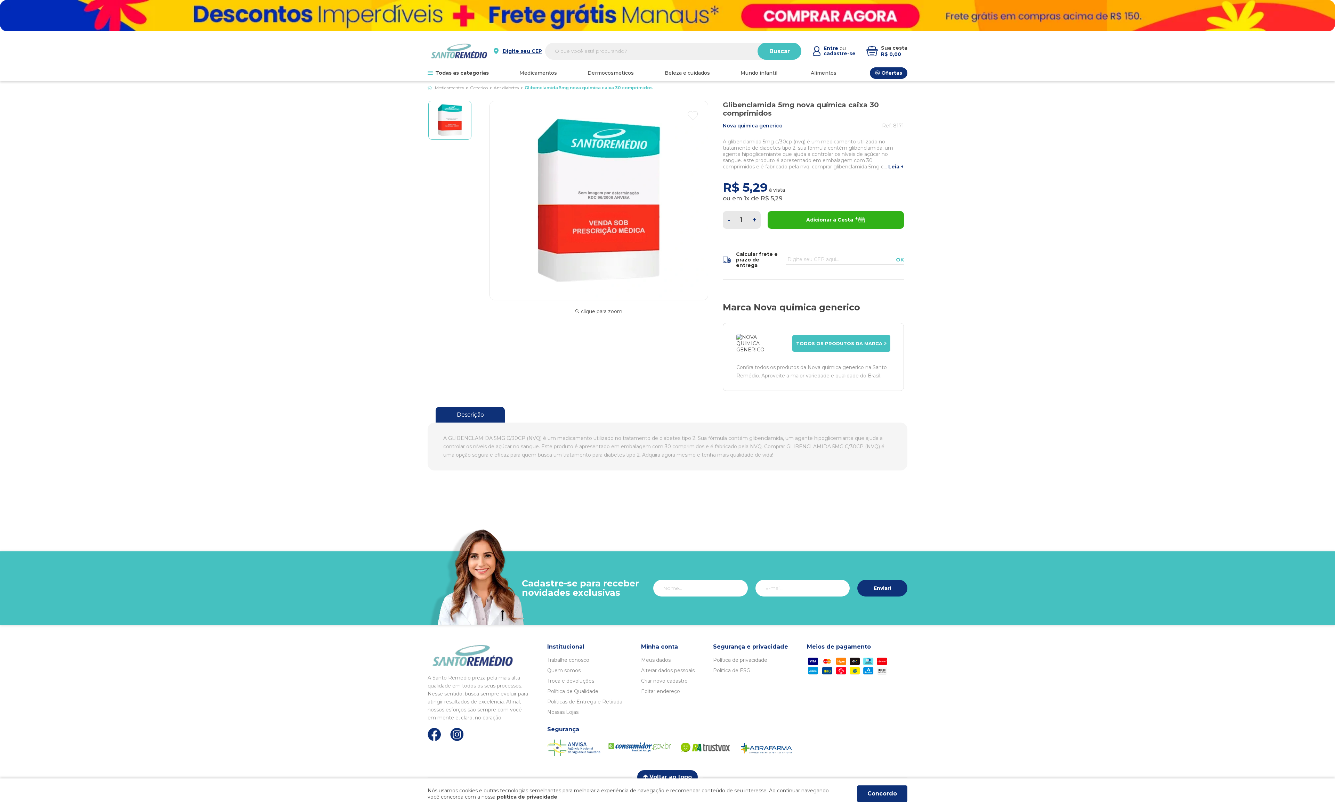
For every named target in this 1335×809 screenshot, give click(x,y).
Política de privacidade (740, 660)
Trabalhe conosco (568, 660)
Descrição (470, 414)
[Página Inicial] (430, 88)
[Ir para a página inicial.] (459, 51)
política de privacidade (527, 797)
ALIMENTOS (823, 72)
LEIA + (896, 167)
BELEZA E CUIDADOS (687, 72)
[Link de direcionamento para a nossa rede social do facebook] (434, 734)
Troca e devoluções (570, 681)
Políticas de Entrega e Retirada (584, 702)
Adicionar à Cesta (829, 220)
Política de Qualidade (572, 691)
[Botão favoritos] (693, 115)
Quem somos (564, 670)
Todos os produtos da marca (839, 343)
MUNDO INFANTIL (759, 72)
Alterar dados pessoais (668, 670)
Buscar (779, 51)
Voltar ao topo (670, 777)
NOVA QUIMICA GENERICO (753, 126)
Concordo (882, 793)
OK (900, 260)
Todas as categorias (462, 72)
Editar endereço (660, 691)
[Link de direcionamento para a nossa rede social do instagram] (457, 734)
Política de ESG (731, 670)
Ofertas (891, 73)
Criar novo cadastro (664, 681)
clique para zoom (601, 311)
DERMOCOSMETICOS (611, 72)
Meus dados (656, 660)
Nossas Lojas (562, 712)
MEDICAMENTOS (538, 72)
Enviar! (882, 588)
